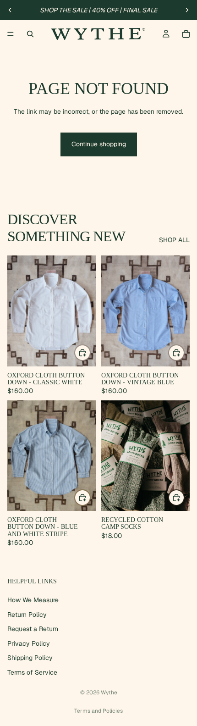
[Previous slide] (10, 10)
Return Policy (27, 614)
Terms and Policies (98, 711)
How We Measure (33, 600)
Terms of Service (32, 672)
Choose (90, 353)
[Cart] (186, 34)
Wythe (109, 692)
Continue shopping (98, 144)
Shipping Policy (30, 658)
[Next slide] (187, 10)
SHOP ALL (174, 240)
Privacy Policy (28, 643)
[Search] (30, 34)
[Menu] (10, 33)
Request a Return (32, 629)
